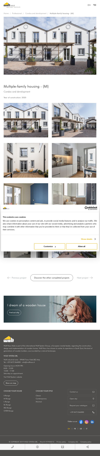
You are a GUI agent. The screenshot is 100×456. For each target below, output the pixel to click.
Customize (48, 246)
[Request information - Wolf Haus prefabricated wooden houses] (37, 447)
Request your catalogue (78, 405)
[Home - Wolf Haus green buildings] (12, 5)
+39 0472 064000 (13, 362)
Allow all (81, 246)
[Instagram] (87, 421)
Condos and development (35, 13)
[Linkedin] (92, 421)
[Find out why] (50, 309)
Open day (73, 399)
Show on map (11, 383)
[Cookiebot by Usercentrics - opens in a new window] (86, 208)
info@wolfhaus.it (28, 362)
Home (6, 13)
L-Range (7, 402)
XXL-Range (7, 408)
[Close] (94, 5)
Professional (17, 13)
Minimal (39, 402)
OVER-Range (8, 411)
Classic (38, 396)
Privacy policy (61, 442)
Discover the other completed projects (51, 277)
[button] (8, 278)
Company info (73, 442)
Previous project (19, 277)
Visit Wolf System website (13, 377)
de (81, 429)
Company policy (85, 442)
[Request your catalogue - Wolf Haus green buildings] (62, 447)
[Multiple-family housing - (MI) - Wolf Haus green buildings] (26, 120)
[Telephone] (12, 447)
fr (75, 429)
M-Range (7, 399)
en (89, 5)
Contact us (74, 392)
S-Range (7, 396)
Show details (86, 239)
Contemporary (41, 399)
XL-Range (7, 405)
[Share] (87, 447)
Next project (82, 277)
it (86, 429)
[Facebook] (81, 421)
